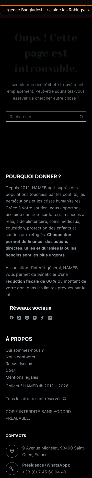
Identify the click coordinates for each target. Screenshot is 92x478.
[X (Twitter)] (19, 318)
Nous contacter (21, 356)
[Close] (88, 4)
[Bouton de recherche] (81, 116)
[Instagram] (27, 318)
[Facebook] (12, 318)
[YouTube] (35, 318)
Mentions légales (22, 377)
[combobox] (41, 117)
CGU (10, 370)
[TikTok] (42, 318)
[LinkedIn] (50, 318)
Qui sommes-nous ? (25, 350)
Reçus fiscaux (19, 363)
